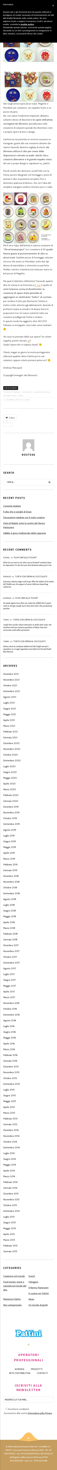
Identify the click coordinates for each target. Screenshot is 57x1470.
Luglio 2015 (9, 1089)
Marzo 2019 (9, 858)
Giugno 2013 (9, 1222)
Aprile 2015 (9, 1107)
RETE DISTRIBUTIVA (19, 1373)
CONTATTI (42, 1373)
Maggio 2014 (9, 1164)
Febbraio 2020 (10, 795)
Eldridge (7, 598)
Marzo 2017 (9, 997)
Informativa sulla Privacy (40, 1413)
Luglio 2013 (8, 1216)
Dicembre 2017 (10, 945)
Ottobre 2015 (10, 1078)
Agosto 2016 (9, 1020)
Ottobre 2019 (10, 818)
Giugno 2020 (10, 772)
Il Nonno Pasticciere (17, 400)
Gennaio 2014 (10, 1187)
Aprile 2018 (9, 922)
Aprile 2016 (9, 1043)
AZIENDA (19, 1369)
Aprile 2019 (9, 852)
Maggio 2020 (10, 777)
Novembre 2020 (11, 749)
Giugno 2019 (9, 841)
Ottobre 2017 (10, 957)
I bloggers (33, 1281)
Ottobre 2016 (10, 1008)
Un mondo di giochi (38, 1305)
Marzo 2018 (9, 928)
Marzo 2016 (9, 1049)
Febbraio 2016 (10, 1055)
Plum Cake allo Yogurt (25, 557)
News (31, 1299)
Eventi (31, 1276)
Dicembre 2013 (10, 1193)
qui (28, 340)
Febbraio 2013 (10, 1245)
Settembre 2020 (12, 760)
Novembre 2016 (11, 1003)
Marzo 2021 (9, 725)
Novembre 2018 (11, 881)
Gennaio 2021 (10, 737)
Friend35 (7, 576)
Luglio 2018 (9, 905)
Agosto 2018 (9, 899)
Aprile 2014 (9, 1170)
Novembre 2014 (11, 1136)
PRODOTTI (37, 1369)
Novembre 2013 (11, 1199)
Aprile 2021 (9, 720)
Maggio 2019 (9, 847)
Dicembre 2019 (11, 806)
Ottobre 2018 (10, 887)
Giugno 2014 (9, 1159)
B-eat (38, 285)
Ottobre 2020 (10, 754)
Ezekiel (6, 557)
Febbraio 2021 (10, 731)
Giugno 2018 (9, 910)
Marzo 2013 (9, 1239)
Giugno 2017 (9, 980)
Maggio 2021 (9, 714)
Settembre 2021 (11, 691)
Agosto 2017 (9, 968)
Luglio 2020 (9, 766)
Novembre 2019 (11, 812)
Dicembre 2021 (11, 674)
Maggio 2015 (9, 1101)
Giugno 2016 (9, 1032)
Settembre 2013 (11, 1211)
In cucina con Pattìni (38, 1293)
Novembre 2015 (11, 1072)
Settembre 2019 (11, 824)
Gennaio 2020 (10, 801)
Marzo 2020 (9, 789)
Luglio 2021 (9, 702)
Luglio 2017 (8, 974)
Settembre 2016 (11, 1014)
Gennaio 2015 (10, 1124)
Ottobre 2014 (10, 1141)
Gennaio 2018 (10, 939)
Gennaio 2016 (10, 1060)
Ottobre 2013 (10, 1205)
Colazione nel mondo (14, 1276)
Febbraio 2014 (10, 1182)
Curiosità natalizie (12, 506)
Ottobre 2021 (10, 685)
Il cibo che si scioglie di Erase (17, 511)
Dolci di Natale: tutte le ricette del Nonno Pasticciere (24, 525)
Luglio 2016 (9, 1026)
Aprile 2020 (9, 783)
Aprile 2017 (9, 991)
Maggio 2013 (9, 1228)
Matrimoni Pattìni (12, 1299)
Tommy (6, 641)
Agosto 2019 (9, 830)
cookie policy (27, 24)
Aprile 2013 (9, 1234)
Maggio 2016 (9, 1037)
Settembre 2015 (11, 1084)
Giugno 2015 (9, 1095)
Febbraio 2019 (10, 864)
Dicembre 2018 (11, 876)
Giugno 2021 (9, 708)
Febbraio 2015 (10, 1118)
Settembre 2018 (11, 893)
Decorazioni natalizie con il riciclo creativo (24, 517)
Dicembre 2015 (11, 1066)
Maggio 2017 (9, 985)
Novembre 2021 (11, 679)
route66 (28, 454)
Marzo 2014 (9, 1176)
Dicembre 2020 (11, 743)
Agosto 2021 (9, 697)
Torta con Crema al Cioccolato (31, 576)
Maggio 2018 (9, 916)
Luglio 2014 (9, 1153)
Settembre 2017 (11, 962)
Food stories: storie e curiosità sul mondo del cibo (27, 394)
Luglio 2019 (9, 835)
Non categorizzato (12, 1305)
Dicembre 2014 (11, 1130)
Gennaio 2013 (10, 1251)
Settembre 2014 (11, 1147)
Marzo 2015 (9, 1112)
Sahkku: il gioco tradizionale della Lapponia (24, 533)
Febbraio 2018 (10, 933)
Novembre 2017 (11, 951)
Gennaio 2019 (10, 870)
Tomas (6, 620)
